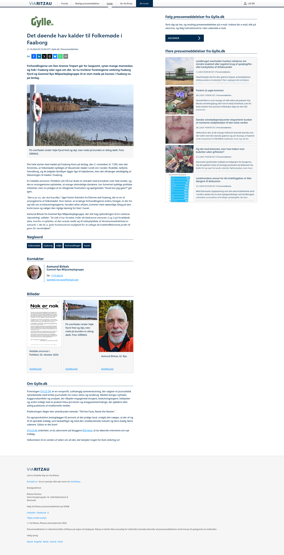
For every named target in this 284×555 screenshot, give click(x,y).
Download (35, 369)
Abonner (173, 38)
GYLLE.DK (45, 391)
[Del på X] (44, 56)
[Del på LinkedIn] (39, 56)
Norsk (46, 541)
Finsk (60, 541)
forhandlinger (72, 245)
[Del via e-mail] (65, 56)
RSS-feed (87, 430)
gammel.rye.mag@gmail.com (63, 279)
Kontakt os (32, 481)
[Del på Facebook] (33, 56)
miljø (58, 245)
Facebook (41, 512)
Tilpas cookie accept (36, 518)
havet (87, 245)
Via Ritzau (75, 481)
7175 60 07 (57, 275)
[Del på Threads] (49, 56)
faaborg (48, 245)
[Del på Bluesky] (55, 56)
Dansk (30, 541)
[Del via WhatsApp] (60, 56)
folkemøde (34, 245)
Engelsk (38, 541)
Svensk (53, 541)
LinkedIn (31, 512)
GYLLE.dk (32, 430)
